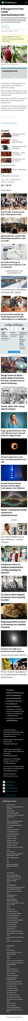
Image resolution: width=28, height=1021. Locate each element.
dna (3, 179)
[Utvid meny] (26, 2)
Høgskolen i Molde (11, 836)
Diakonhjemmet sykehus (13, 813)
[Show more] (14, 78)
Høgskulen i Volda (11, 840)
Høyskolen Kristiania (12, 845)
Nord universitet (11, 909)
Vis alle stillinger (14, 352)
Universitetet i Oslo (11, 992)
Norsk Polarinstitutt (11, 924)
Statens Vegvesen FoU (12, 969)
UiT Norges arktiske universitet (14, 984)
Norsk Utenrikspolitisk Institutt (14, 931)
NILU (8, 868)
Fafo (8, 819)
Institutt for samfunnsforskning (15, 847)
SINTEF (8, 958)
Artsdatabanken (11, 810)
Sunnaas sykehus (11, 973)
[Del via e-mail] (10, 185)
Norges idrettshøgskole (12, 922)
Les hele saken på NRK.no (9, 123)
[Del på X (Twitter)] (5, 185)
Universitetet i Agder (12, 986)
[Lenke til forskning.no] (12, 2)
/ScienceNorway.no (12, 791)
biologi (4, 182)
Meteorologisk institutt (12, 857)
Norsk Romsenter (11, 928)
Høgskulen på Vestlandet (13, 842)
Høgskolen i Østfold (11, 838)
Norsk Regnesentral (12, 926)
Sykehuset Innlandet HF (13, 975)
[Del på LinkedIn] (7, 185)
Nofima (8, 906)
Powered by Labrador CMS (14, 1017)
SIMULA (9, 956)
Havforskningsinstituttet (13, 834)
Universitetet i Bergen (12, 988)
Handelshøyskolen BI (12, 831)
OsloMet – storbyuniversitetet (14, 941)
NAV (8, 860)
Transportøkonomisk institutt (14, 981)
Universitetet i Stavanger (13, 995)
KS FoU (8, 849)
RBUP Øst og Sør (11, 950)
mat (7, 179)
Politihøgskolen (10, 945)
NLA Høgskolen (10, 873)
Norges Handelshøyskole (13, 915)
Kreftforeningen (11, 851)
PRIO (8, 948)
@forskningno (10, 782)
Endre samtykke (11, 795)
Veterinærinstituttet (11, 1005)
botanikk (11, 182)
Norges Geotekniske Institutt (14, 913)
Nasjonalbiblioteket (11, 885)
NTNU (8, 883)
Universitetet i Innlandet (13, 990)
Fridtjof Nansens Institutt (13, 829)
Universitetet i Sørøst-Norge (13, 997)
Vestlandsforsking (11, 1003)
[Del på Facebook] (2, 185)
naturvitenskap (15, 179)
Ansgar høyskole (11, 804)
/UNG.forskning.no (12, 788)
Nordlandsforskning (12, 911)
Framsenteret (10, 827)
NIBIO (8, 862)
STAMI (8, 966)
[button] (2, 329)
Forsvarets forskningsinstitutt (14, 825)
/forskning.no (10, 785)
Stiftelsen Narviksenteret (13, 971)
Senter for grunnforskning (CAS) (15, 960)
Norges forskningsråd (12, 918)
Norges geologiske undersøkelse (15, 920)
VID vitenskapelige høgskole (14, 1007)
